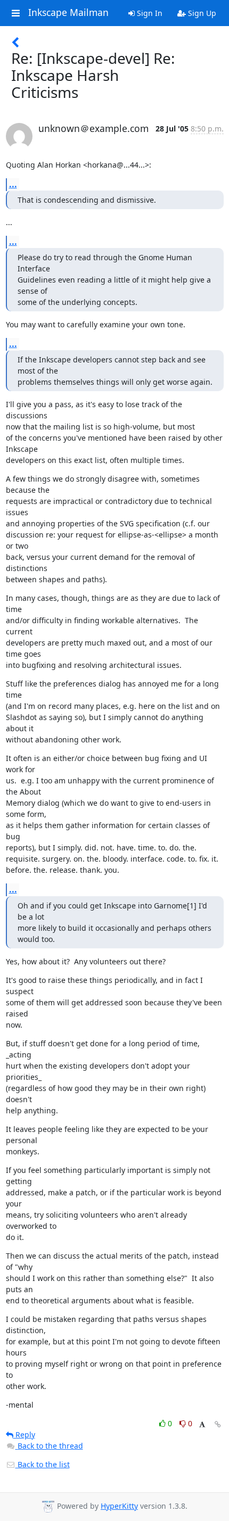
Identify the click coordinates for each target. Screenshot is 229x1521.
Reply (24, 1434)
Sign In (148, 13)
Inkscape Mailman (68, 12)
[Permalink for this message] (218, 1424)
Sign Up (201, 13)
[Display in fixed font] (202, 1425)
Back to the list (42, 1464)
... (13, 184)
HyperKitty (119, 1506)
